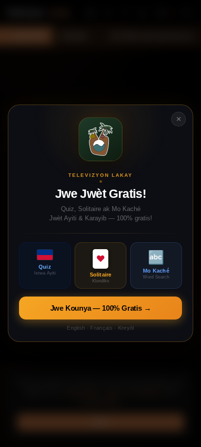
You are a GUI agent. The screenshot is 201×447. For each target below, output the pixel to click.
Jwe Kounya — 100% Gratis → (100, 308)
